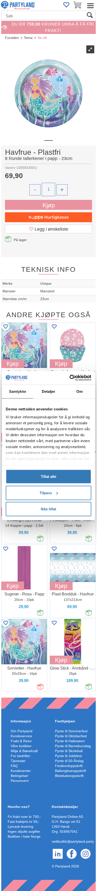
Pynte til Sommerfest (71, 731)
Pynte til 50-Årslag (69, 761)
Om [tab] (79, 391)
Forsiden (12, 38)
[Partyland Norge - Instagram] (86, 854)
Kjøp (49, 205)
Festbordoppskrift (69, 766)
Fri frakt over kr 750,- (24, 817)
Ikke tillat (48, 509)
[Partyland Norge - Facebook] (72, 854)
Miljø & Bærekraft (24, 751)
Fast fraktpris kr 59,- (24, 822)
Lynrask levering (20, 827)
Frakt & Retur (21, 741)
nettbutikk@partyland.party (73, 841)
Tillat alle (48, 476)
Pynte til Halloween (70, 741)
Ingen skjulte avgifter (24, 831)
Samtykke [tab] (17, 391)
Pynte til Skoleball (69, 751)
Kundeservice (21, 736)
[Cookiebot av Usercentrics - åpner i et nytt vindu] (69, 377)
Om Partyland (21, 731)
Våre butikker (21, 746)
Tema (28, 38)
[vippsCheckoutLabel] (48, 217)
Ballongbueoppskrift (70, 771)
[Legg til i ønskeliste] (5, 326)
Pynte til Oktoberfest (71, 736)
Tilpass (46, 493)
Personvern (20, 781)
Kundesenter (21, 771)
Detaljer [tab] (48, 391)
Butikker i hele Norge (24, 836)
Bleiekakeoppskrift (69, 776)
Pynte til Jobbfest (68, 756)
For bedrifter (20, 756)
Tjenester (18, 761)
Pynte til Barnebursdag (73, 746)
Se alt (42, 38)
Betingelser (19, 776)
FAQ (14, 766)
